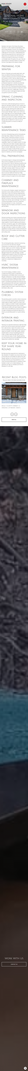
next (15, 414)
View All (14, 419)
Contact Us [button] (14, 964)
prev (12, 414)
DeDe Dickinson (17, 363)
